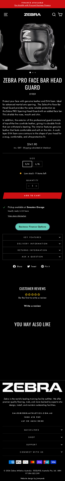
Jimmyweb (40, 478)
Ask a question (32, 256)
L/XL (37, 164)
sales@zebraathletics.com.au (32, 413)
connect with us (32, 452)
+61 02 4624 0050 (32, 421)
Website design (27, 478)
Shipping (27, 147)
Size (32, 158)
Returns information (32, 250)
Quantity (32, 180)
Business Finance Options (32, 226)
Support (31, 444)
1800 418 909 (32, 417)
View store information (17, 216)
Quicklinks (31, 430)
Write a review (32, 306)
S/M (27, 164)
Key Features (32, 237)
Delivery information (32, 243)
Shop (31, 437)
